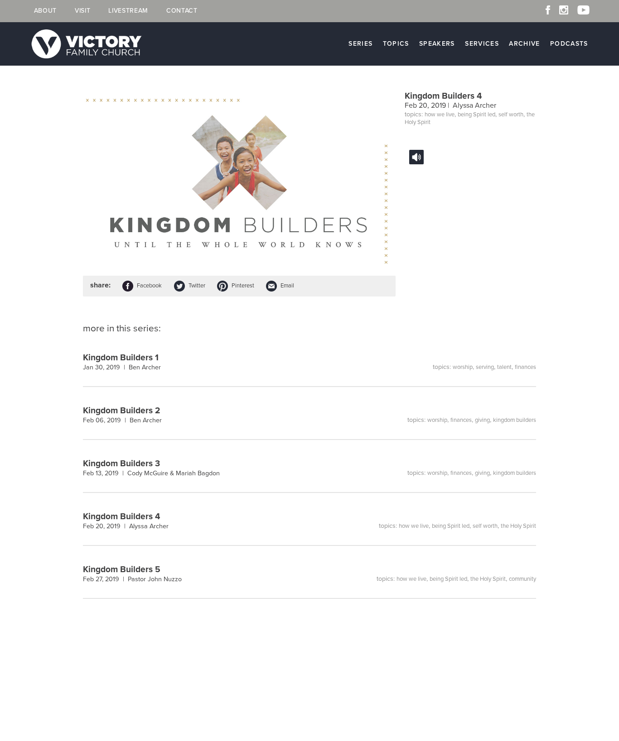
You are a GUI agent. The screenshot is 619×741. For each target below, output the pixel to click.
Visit (82, 10)
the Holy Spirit (518, 526)
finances (525, 367)
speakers (437, 44)
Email (287, 285)
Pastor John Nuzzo (155, 579)
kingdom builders (514, 420)
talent (504, 367)
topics (396, 44)
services (482, 44)
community (522, 579)
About (45, 10)
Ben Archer (145, 367)
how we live (440, 114)
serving (485, 367)
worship (463, 367)
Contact (182, 10)
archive (524, 44)
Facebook (149, 285)
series (360, 44)
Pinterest (243, 285)
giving (482, 420)
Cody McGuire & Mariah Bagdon (173, 473)
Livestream (128, 10)
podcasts (569, 44)
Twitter (197, 285)
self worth (510, 114)
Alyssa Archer (474, 105)
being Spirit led (476, 114)
